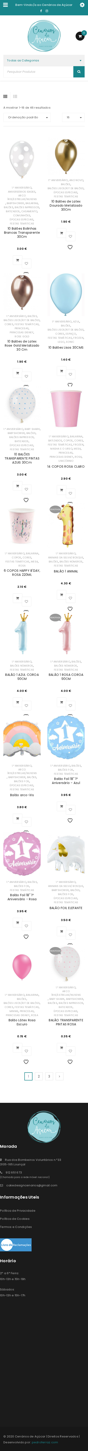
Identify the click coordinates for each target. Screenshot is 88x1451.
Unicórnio (65, 461)
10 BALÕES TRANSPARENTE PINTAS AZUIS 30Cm (22, 458)
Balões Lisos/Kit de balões (66, 188)
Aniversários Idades (22, 192)
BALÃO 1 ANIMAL (66, 571)
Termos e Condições (16, 1227)
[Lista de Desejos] (26, 263)
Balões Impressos (27, 207)
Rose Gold (22, 336)
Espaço (71, 334)
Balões (8, 207)
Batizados (13, 211)
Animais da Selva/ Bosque (65, 557)
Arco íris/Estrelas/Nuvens (22, 197)
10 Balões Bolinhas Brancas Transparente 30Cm (22, 232)
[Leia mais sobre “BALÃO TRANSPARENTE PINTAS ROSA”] (61, 1047)
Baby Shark (32, 429)
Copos (68, 440)
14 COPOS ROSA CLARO (66, 466)
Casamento (29, 211)
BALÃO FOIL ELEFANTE (66, 908)
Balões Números (71, 561)
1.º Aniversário (22, 187)
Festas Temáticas (22, 223)
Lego (61, 342)
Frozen (78, 338)
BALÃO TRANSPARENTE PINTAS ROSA (66, 1022)
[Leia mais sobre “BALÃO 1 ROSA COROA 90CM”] (61, 702)
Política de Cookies (15, 1219)
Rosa (78, 457)
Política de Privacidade (17, 1210)
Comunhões (21, 215)
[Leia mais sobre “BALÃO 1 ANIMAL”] (61, 594)
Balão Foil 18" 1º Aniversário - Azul (66, 781)
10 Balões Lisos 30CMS (66, 347)
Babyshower (15, 203)
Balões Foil (22, 781)
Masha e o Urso (61, 448)
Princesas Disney (21, 332)
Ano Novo (76, 180)
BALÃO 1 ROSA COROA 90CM (66, 676)
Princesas (22, 328)
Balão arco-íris (22, 795)
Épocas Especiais (21, 219)
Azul (76, 321)
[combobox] (44, 60)
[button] (17, 260)
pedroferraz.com (45, 1442)
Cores (9, 324)
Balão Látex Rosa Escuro (22, 1022)
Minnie (14, 1011)
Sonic (70, 342)
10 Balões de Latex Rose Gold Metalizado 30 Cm (22, 345)
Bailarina (31, 203)
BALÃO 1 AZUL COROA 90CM (22, 676)
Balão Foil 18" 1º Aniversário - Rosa (22, 897)
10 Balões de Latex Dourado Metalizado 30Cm (66, 205)
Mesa (77, 448)
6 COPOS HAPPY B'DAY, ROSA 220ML (22, 572)
